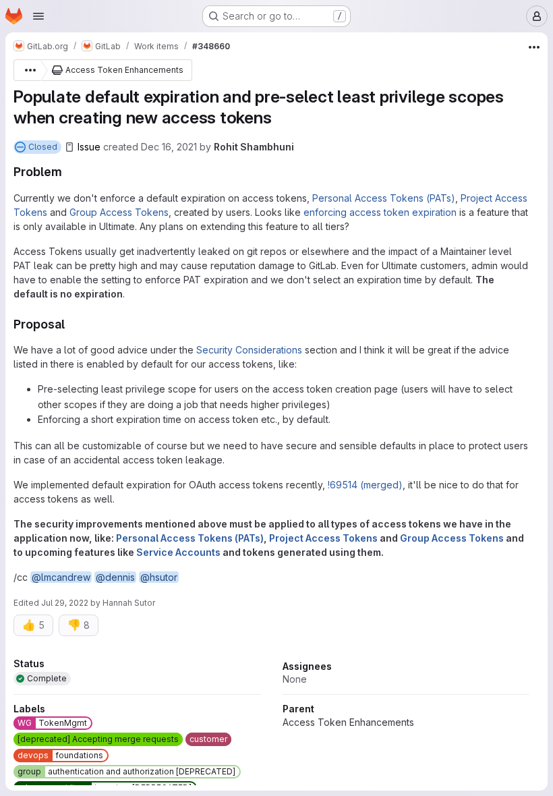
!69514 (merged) (365, 484)
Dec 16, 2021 (169, 146)
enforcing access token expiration (380, 212)
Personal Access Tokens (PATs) (383, 198)
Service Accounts (178, 552)
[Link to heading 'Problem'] (69, 172)
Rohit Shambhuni (254, 146)
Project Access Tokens (323, 538)
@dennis (115, 577)
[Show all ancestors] (27, 70)
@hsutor (158, 577)
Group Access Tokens (119, 212)
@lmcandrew (61, 577)
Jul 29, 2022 (64, 603)
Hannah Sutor (129, 603)
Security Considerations (249, 350)
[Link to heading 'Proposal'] (71, 324)
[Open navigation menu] (38, 16)
